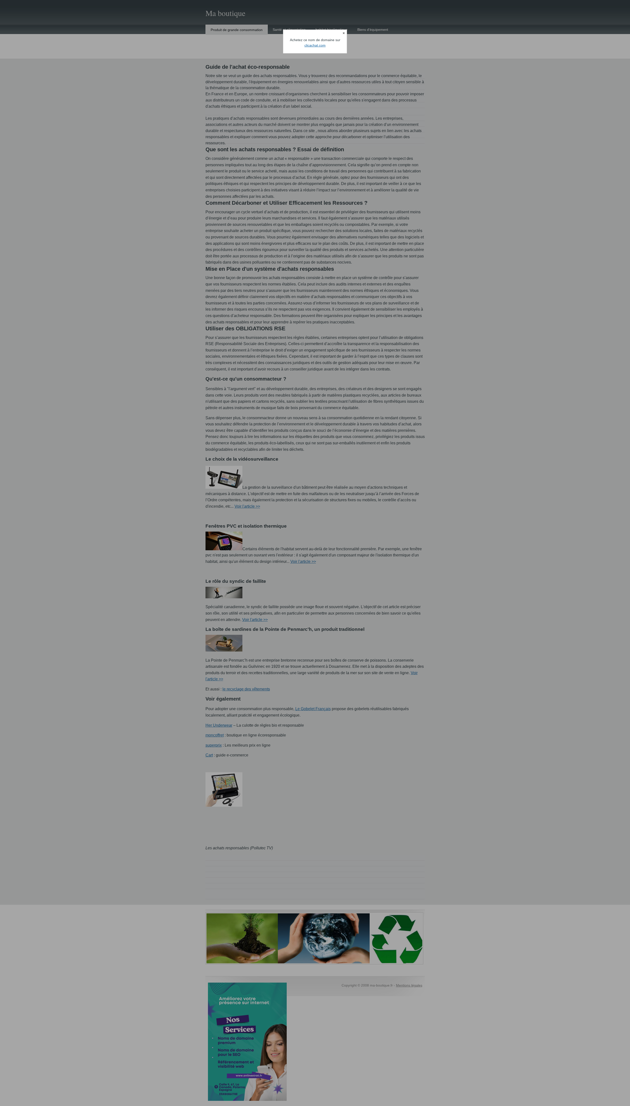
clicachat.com (315, 45)
